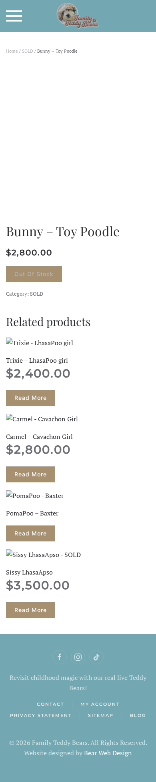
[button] (14, 16)
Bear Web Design (108, 752)
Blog (138, 715)
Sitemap (101, 715)
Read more (30, 397)
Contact (50, 704)
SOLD (27, 51)
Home (12, 51)
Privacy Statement (41, 715)
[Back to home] (78, 16)
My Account (100, 704)
